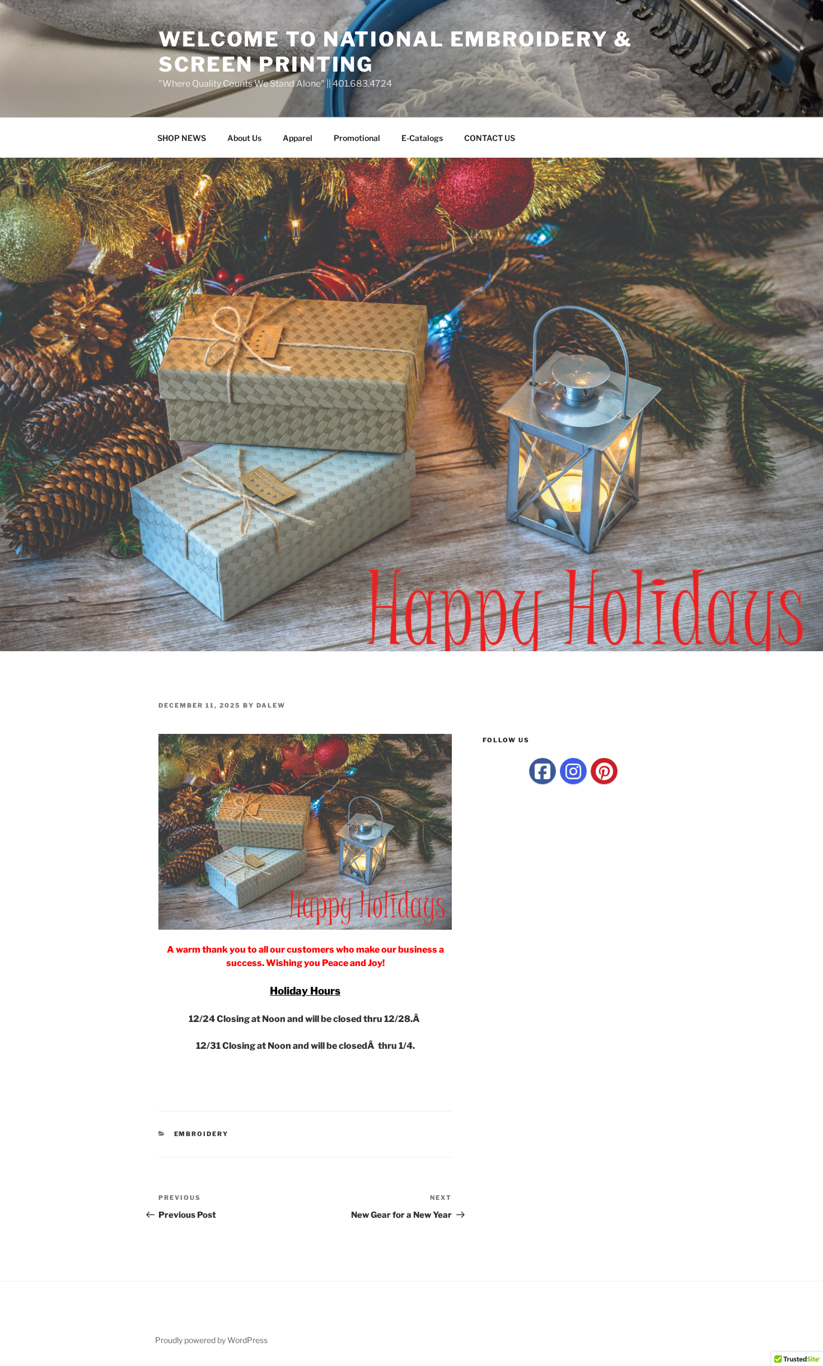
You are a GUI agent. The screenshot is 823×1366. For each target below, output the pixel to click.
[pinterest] (604, 771)
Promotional (357, 138)
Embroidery (201, 1134)
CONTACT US (489, 138)
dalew (271, 705)
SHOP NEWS (181, 138)
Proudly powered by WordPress (211, 1340)
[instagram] (573, 771)
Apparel (297, 138)
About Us (244, 138)
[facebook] (542, 771)
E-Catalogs (422, 138)
